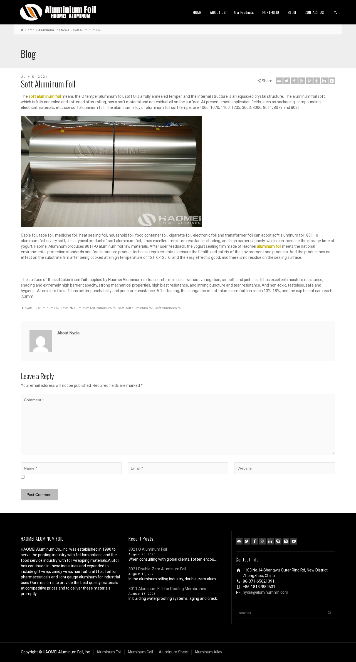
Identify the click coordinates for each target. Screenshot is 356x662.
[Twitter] (286, 80)
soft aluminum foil (168, 308)
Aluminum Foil (109, 652)
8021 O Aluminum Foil (147, 549)
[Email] (279, 80)
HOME (197, 12)
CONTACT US (314, 12)
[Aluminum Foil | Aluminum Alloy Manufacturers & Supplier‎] (59, 11)
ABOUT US (218, 12)
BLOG (292, 12)
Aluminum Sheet (174, 652)
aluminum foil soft (110, 308)
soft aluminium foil (139, 308)
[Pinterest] (309, 80)
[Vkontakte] (331, 80)
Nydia (28, 308)
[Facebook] (294, 80)
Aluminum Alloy (208, 652)
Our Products (244, 12)
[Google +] (301, 80)
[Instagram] (286, 541)
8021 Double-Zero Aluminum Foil (157, 569)
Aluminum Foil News (53, 308)
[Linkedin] (324, 80)
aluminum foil (84, 308)
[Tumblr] (316, 80)
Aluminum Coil (140, 652)
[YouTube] (293, 541)
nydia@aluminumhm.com (265, 592)
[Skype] (278, 541)
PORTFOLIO (270, 12)
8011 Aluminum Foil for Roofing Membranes (167, 588)
